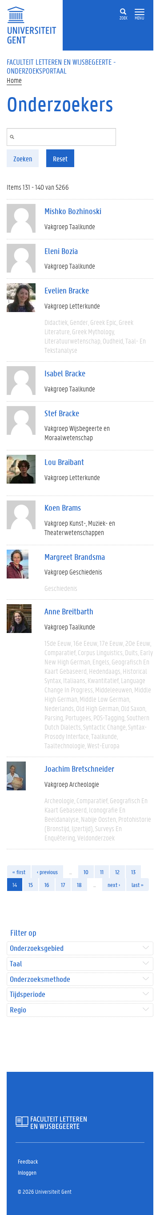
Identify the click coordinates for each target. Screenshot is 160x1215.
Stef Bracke (61, 413)
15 (30, 884)
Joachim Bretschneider (79, 768)
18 (79, 884)
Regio (18, 1010)
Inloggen (27, 1172)
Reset (60, 158)
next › (114, 884)
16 (46, 884)
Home (14, 80)
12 (117, 871)
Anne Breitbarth (68, 611)
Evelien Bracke (66, 290)
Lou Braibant (64, 462)
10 (86, 871)
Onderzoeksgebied (37, 948)
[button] (139, 12)
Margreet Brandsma (74, 556)
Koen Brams (62, 507)
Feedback (28, 1161)
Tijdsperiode (27, 994)
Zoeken (22, 158)
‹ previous (47, 871)
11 (102, 871)
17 (63, 884)
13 (133, 871)
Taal (16, 964)
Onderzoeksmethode (40, 979)
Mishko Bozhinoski (72, 211)
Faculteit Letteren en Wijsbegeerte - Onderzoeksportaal (61, 66)
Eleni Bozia (61, 251)
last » (138, 884)
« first (18, 871)
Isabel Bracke (64, 373)
